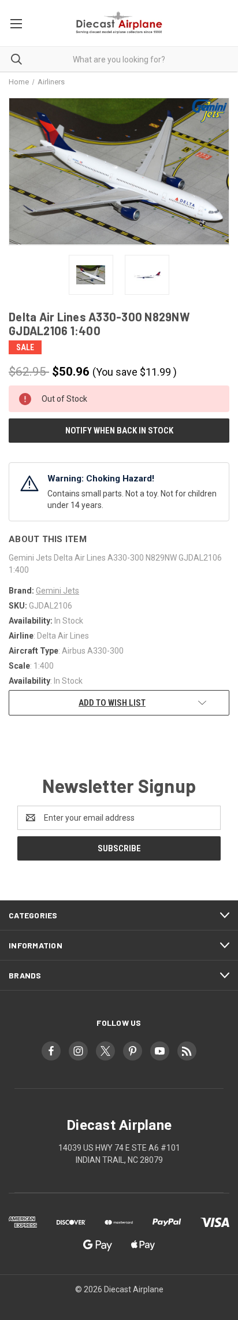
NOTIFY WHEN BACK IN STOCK (119, 430)
